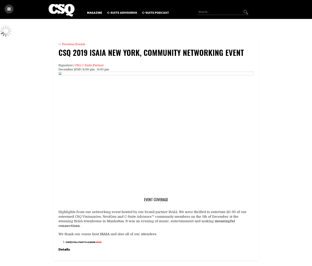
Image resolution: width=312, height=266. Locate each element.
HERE (99, 242)
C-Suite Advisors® (122, 12)
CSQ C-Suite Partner (89, 65)
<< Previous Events (71, 44)
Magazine (94, 12)
